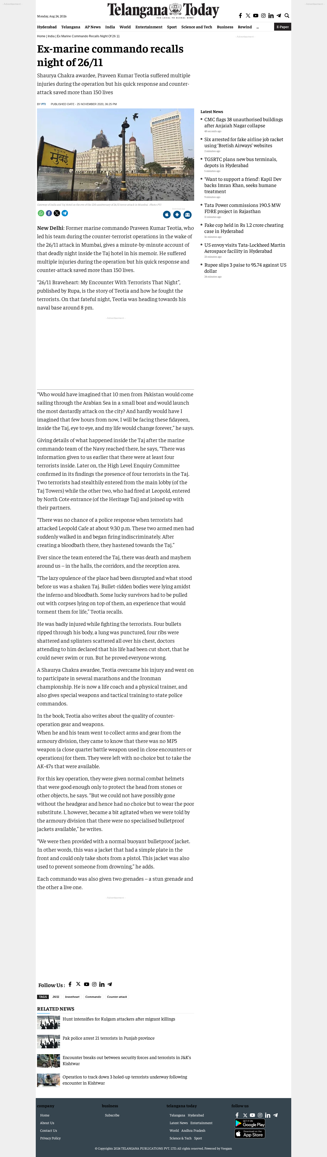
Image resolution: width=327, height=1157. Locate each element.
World (125, 26)
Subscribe (112, 1115)
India (110, 26)
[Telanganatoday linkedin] (101, 984)
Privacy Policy (50, 1138)
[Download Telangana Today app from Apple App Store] (167, 215)
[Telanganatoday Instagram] (94, 984)
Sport (172, 26)
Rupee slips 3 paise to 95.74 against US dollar (245, 267)
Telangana (70, 26)
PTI (43, 104)
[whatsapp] (41, 213)
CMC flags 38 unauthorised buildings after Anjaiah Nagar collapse (243, 122)
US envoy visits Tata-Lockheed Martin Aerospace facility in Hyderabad (244, 247)
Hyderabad (47, 26)
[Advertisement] (115, 936)
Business (225, 26)
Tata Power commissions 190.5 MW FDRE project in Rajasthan (242, 208)
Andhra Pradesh (193, 1130)
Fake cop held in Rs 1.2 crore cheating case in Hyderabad (243, 227)
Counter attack (117, 996)
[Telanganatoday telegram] (109, 984)
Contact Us (48, 1130)
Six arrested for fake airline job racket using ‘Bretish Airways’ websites (243, 142)
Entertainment (148, 26)
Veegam (226, 1148)
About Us (47, 1122)
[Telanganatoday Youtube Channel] (86, 984)
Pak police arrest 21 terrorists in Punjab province (109, 1038)
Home (41, 36)
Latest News (212, 111)
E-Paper (283, 26)
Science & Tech (181, 1138)
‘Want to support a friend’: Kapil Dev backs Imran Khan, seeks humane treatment (242, 185)
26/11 (56, 996)
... (257, 26)
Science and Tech (196, 26)
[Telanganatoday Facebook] (70, 984)
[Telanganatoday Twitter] (78, 985)
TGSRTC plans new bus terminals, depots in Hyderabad (240, 162)
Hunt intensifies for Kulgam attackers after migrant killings (119, 1019)
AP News (93, 26)
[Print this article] (187, 215)
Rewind (245, 26)
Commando (93, 996)
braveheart (72, 996)
